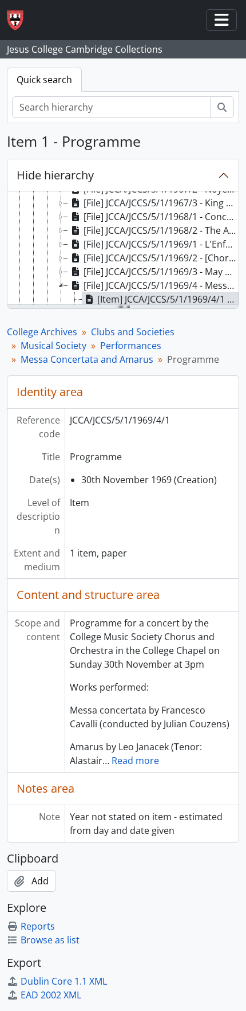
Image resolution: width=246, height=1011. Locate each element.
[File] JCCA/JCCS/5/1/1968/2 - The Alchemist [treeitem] (161, 230)
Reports (38, 926)
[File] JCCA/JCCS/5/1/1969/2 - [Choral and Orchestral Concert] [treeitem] (161, 258)
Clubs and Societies (132, 332)
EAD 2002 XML (51, 995)
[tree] (123, 248)
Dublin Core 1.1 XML (64, 981)
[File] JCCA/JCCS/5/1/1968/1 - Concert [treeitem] (161, 216)
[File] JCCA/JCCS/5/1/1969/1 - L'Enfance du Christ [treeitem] (161, 244)
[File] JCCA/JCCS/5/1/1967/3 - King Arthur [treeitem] (161, 203)
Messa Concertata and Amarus (87, 359)
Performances (130, 345)
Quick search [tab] (44, 79)
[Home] (20, 20)
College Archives (42, 332)
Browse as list (50, 940)
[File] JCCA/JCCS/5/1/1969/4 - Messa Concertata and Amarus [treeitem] (161, 285)
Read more (135, 760)
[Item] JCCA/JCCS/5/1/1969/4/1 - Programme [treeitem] (168, 299)
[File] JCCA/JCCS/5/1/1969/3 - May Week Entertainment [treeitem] (161, 271)
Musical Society (53, 345)
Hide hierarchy (55, 175)
